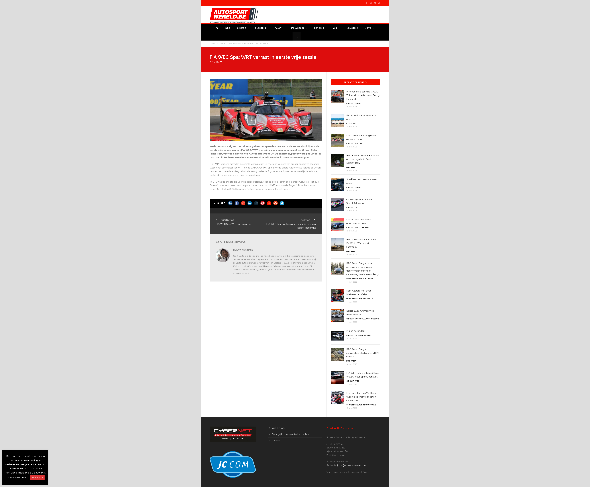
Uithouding (372, 319)
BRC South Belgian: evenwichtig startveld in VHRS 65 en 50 (362, 353)
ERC (365, 299)
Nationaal (360, 319)
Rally (278, 28)
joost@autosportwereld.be (351, 465)
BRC (348, 167)
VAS (335, 28)
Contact (276, 440)
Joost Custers (243, 250)
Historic (318, 28)
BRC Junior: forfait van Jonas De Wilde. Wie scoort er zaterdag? (361, 243)
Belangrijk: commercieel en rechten (291, 434)
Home (212, 44)
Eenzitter (360, 227)
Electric (260, 28)
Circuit (241, 28)
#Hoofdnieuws (354, 279)
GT (356, 207)
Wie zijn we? (278, 428)
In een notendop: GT (357, 331)
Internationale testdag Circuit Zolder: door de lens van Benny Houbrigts (363, 95)
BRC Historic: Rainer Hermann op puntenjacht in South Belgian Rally (362, 159)
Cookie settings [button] (17, 477)
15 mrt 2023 (351, 126)
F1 (217, 28)
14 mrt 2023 (351, 254)
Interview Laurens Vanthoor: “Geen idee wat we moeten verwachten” (361, 397)
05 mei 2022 (216, 62)
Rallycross (298, 28)
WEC (357, 381)
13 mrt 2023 (351, 384)
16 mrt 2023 (351, 106)
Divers (358, 103)
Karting (359, 143)
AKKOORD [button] (37, 477)
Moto (368, 28)
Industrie (352, 28)
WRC (227, 28)
